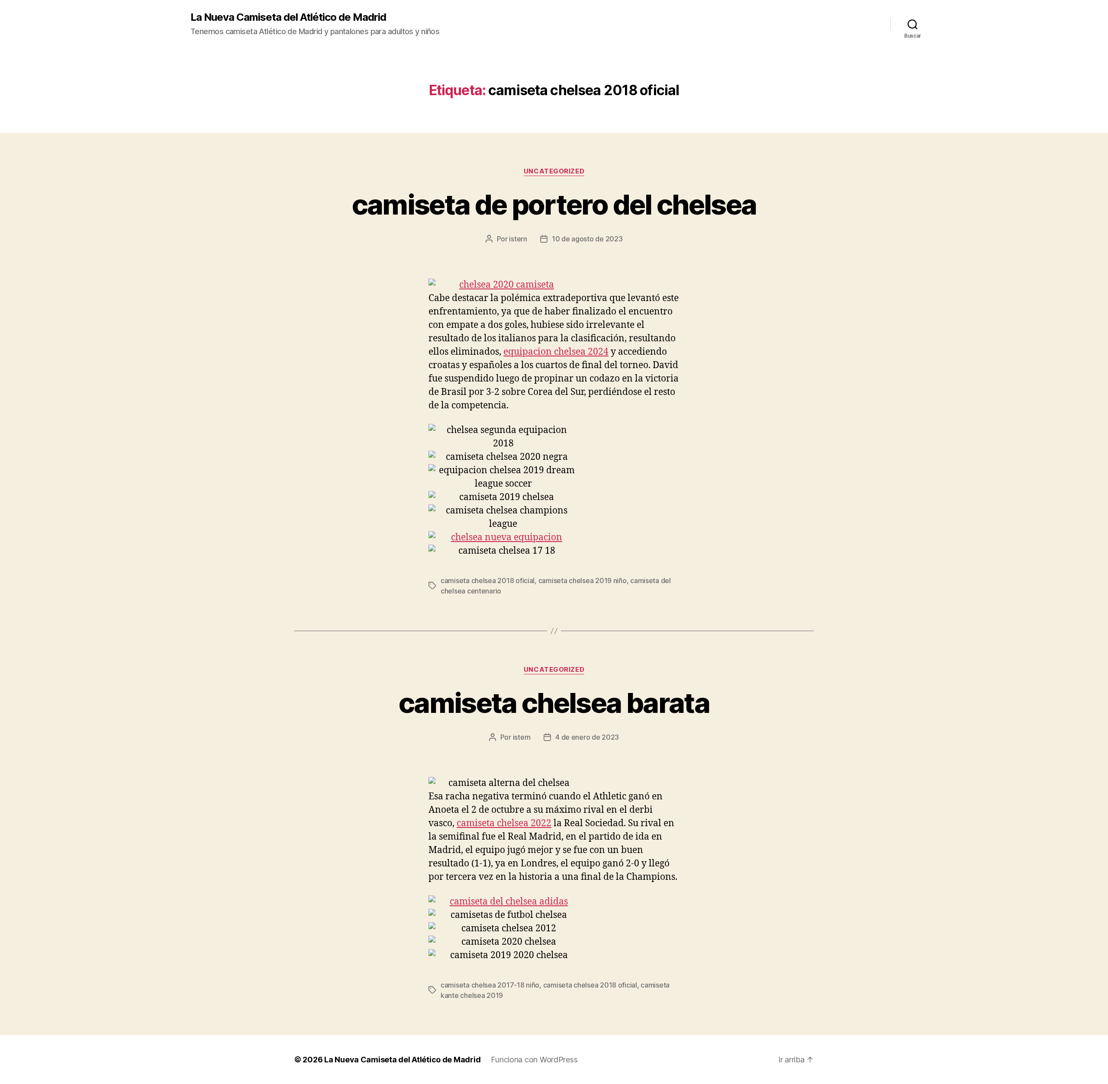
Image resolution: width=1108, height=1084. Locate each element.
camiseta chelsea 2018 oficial (488, 580)
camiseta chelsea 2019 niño (582, 580)
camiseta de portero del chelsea (554, 204)
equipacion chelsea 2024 (556, 352)
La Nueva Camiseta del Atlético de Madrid (288, 17)
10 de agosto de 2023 (587, 238)
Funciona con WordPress (534, 1059)
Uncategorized (554, 171)
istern (518, 238)
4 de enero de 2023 (587, 737)
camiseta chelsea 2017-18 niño (490, 985)
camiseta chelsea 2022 (504, 823)
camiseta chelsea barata (554, 702)
